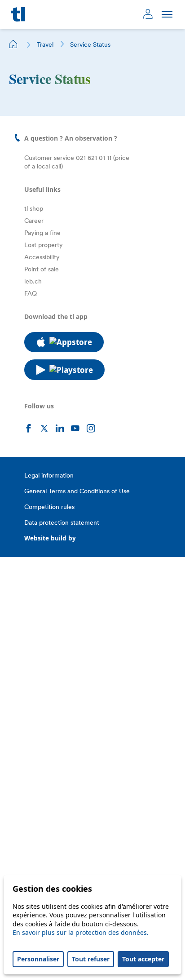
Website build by (50, 538)
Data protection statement (61, 522)
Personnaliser (38, 959)
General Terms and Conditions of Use (77, 491)
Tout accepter (143, 959)
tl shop (33, 208)
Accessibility (42, 257)
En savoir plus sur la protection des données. (81, 932)
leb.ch (33, 281)
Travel (45, 44)
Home (13, 44)
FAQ (30, 293)
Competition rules (49, 506)
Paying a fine (42, 232)
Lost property (43, 244)
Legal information (49, 475)
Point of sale (41, 269)
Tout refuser (91, 959)
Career (34, 220)
